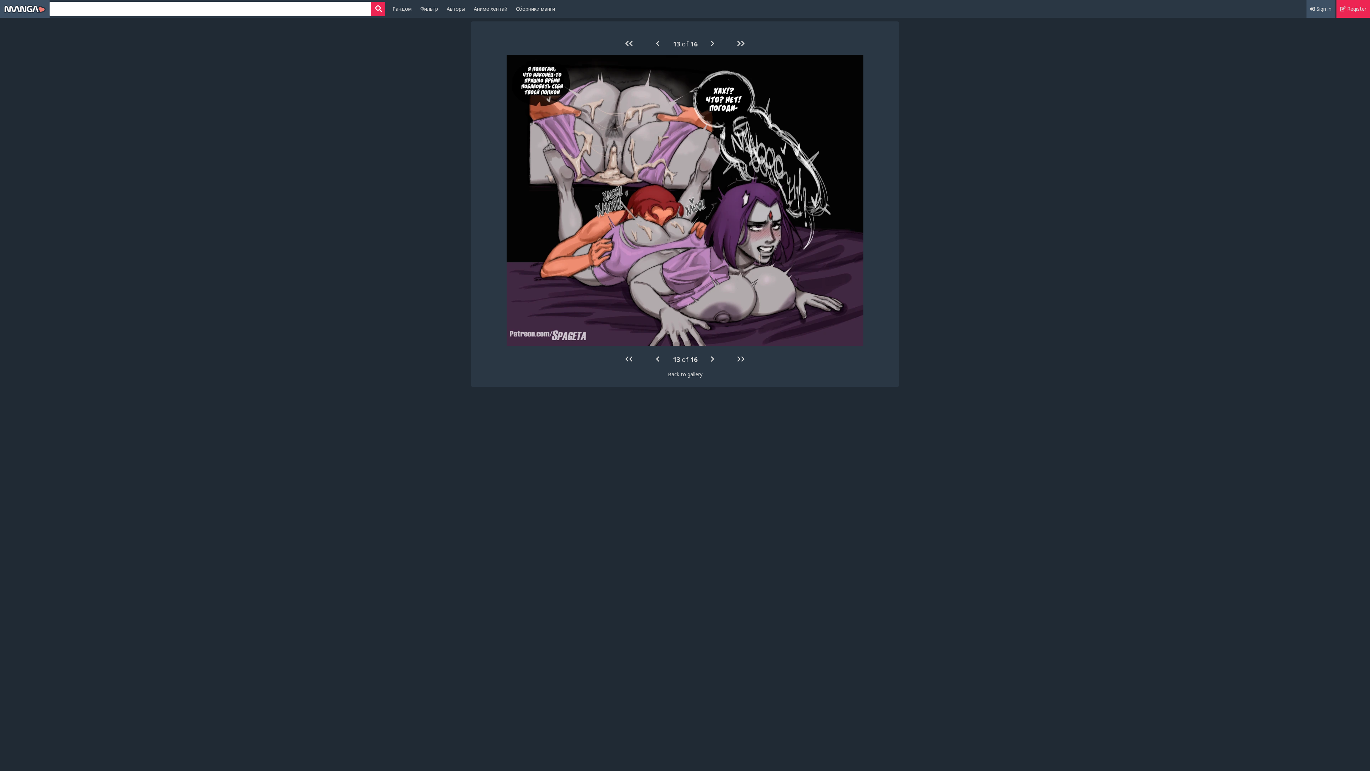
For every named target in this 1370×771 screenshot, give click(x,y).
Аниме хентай (490, 8)
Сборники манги (535, 8)
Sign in (1323, 8)
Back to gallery (685, 374)
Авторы (456, 8)
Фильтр (429, 8)
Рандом (402, 8)
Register (1356, 8)
